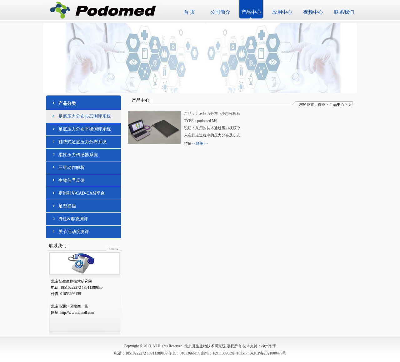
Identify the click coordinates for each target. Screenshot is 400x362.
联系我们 (344, 12)
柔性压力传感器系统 (78, 154)
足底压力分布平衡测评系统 (84, 129)
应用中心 (282, 12)
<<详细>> (200, 143)
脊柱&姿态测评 (73, 219)
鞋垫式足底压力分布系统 (82, 142)
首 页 (189, 12)
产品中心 (251, 12)
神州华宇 (268, 346)
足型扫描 (67, 206)
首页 (321, 104)
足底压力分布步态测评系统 (84, 116)
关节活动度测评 (73, 231)
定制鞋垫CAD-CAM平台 (81, 193)
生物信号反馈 (71, 180)
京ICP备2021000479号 (268, 353)
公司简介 (220, 12)
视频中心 (313, 12)
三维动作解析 (71, 167)
